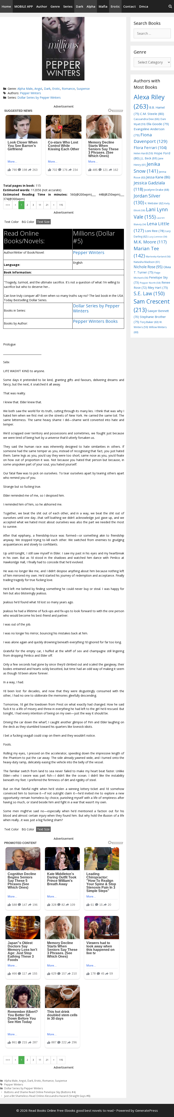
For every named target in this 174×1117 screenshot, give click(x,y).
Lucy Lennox (157, 236)
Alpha (91, 6)
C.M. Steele (152, 114)
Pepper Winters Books (95, 321)
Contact (129, 6)
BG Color (28, 222)
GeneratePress (146, 1110)
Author (41, 6)
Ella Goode (157, 124)
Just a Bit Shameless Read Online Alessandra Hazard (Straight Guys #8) (47, 1096)
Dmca (143, 6)
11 (40, 204)
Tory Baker (149, 322)
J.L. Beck (148, 158)
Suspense (83, 89)
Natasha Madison (147, 262)
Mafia (103, 6)
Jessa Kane (158, 177)
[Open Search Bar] (170, 6)
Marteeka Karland (158, 256)
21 (47, 204)
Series (68, 6)
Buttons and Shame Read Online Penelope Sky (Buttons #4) (40, 1092)
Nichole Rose (148, 266)
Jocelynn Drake (156, 190)
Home (6, 6)
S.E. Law (149, 293)
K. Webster (154, 203)
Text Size (43, 222)
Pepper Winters (30, 93)
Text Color (11, 222)
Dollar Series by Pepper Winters (39, 97)
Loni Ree (154, 231)
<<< (8, 204)
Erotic (115, 6)
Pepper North (150, 282)
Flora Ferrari (150, 147)
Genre (55, 6)
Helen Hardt (143, 153)
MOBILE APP (23, 6)
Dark (79, 6)
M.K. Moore (150, 242)
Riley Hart (158, 288)
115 (61, 204)
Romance (68, 89)
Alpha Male (25, 89)
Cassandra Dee (147, 119)
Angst (38, 89)
